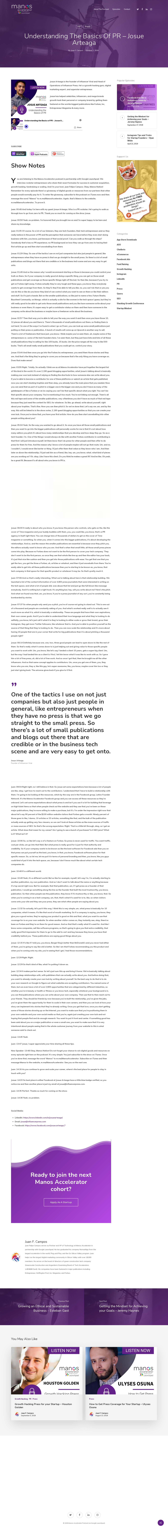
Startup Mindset (124, 308)
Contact (127, 9)
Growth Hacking (124, 269)
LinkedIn (121, 279)
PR (78, 27)
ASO (119, 244)
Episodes (116, 9)
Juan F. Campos (77, 50)
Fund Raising (123, 264)
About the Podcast (101, 9)
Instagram (121, 274)
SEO (119, 298)
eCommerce (123, 254)
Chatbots (121, 249)
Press (87, 27)
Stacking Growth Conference (130, 303)
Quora (120, 294)
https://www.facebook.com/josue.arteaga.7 (45, 1125)
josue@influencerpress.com (33, 1121)
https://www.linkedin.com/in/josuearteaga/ (43, 1117)
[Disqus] (84, 1474)
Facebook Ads (123, 259)
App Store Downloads (127, 240)
